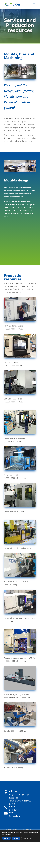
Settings (25, 838)
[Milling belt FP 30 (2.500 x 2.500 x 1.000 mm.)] (20, 469)
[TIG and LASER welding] (20, 762)
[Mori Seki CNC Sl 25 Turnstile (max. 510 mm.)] (20, 576)
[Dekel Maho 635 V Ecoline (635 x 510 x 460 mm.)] (20, 433)
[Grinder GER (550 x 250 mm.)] (20, 725)
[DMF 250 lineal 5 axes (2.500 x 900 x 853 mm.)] (20, 393)
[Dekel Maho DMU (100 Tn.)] (20, 506)
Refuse (16, 838)
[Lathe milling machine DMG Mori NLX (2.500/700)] (20, 613)
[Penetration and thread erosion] (20, 543)
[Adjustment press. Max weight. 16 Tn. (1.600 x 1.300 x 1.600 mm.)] (20, 652)
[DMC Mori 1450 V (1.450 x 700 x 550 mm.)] (20, 357)
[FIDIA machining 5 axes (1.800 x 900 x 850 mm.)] (20, 320)
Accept (6, 838)
